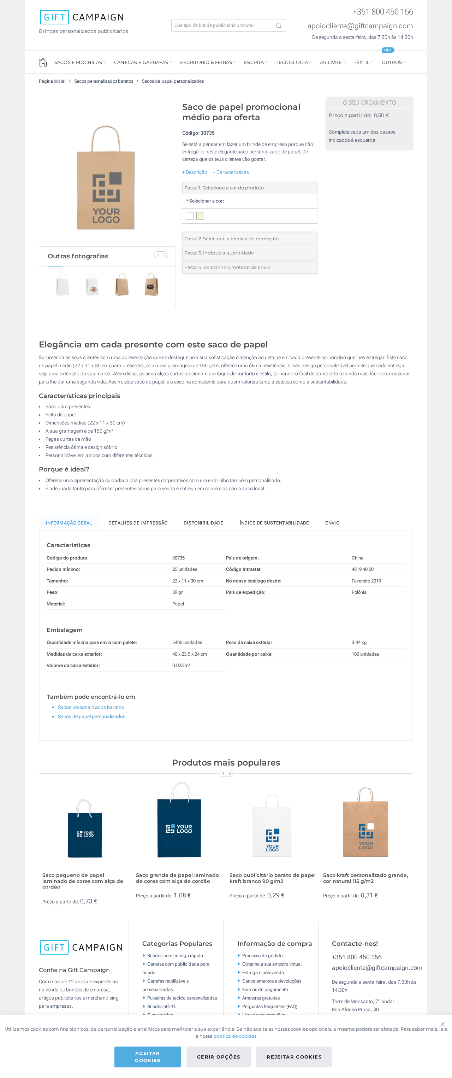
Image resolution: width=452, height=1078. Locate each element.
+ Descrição (194, 172)
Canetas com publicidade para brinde (175, 968)
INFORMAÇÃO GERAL (69, 523)
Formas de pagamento (265, 989)
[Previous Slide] (157, 254)
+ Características (231, 172)
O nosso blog (160, 1014)
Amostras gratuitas (261, 997)
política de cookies (235, 1036)
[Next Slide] (164, 254)
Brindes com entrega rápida (175, 955)
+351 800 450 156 (383, 12)
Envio (332, 523)
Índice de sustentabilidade (274, 523)
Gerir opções (218, 1057)
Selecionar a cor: (205, 201)
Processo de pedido (262, 955)
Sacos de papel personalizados (173, 81)
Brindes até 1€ (161, 1006)
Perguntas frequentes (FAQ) (269, 1006)
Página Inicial (52, 81)
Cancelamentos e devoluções (271, 980)
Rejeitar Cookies (294, 1057)
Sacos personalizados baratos (104, 81)
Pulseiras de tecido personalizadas (182, 997)
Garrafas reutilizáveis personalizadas (165, 985)
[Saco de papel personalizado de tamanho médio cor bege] (107, 172)
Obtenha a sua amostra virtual (272, 963)
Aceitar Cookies (147, 1056)
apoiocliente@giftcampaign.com (360, 26)
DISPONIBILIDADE (204, 523)
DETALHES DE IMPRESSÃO (137, 523)
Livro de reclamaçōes (263, 1014)
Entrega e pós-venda (263, 972)
